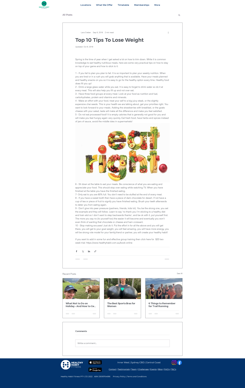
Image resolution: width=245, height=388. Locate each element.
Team (134, 369)
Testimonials (124, 369)
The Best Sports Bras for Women (121, 305)
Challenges (143, 369)
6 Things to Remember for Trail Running (162, 305)
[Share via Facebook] (76, 251)
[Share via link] (95, 251)
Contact (112, 369)
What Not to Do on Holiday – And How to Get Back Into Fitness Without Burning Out (81, 305)
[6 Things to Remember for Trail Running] (163, 288)
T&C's (173, 369)
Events (153, 369)
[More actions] (168, 32)
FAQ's (167, 369)
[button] (104, 4)
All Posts (67, 14)
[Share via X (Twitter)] (83, 251)
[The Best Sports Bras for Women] (122, 288)
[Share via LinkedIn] (89, 251)
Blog (160, 369)
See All (179, 273)
